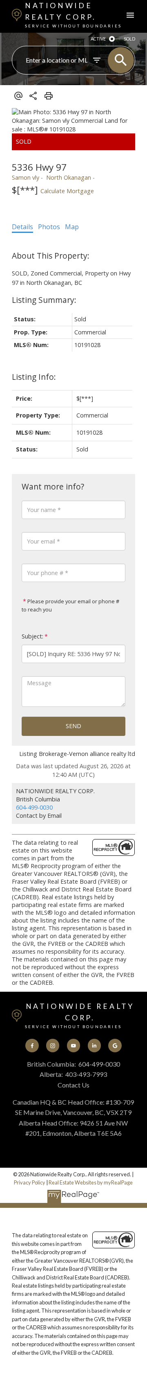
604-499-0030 (34, 807)
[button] (31, 1045)
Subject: (32, 636)
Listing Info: (34, 376)
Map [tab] (72, 226)
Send (73, 726)
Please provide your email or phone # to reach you (70, 605)
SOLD (129, 38)
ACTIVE (98, 38)
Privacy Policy (29, 1182)
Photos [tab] (49, 226)
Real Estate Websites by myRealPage (91, 1182)
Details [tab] (22, 226)
